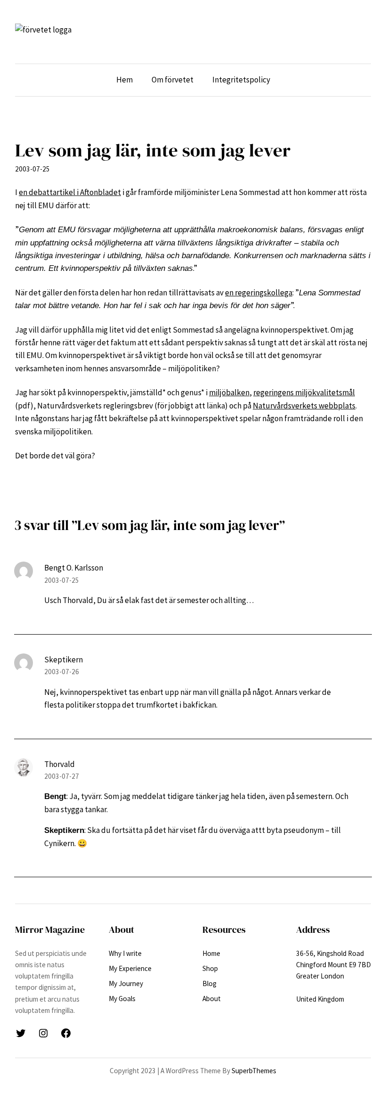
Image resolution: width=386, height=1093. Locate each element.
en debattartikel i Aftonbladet (70, 192)
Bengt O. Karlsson (73, 568)
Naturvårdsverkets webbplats (304, 405)
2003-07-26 (61, 671)
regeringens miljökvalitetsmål (304, 392)
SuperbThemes (254, 1070)
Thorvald (59, 764)
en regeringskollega (258, 292)
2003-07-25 (61, 580)
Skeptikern (63, 659)
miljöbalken (229, 392)
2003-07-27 (61, 776)
